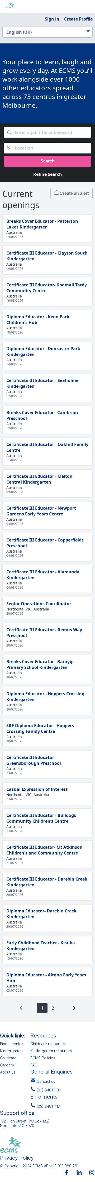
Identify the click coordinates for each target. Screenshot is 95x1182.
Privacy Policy (17, 1158)
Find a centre (11, 1043)
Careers (7, 1065)
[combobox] (48, 132)
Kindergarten (11, 1051)
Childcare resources (48, 1043)
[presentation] (21, 1007)
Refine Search (47, 174)
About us (7, 1072)
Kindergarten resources (51, 1051)
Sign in (52, 19)
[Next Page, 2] (74, 1007)
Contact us (46, 1081)
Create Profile (78, 19)
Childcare (8, 1058)
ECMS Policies (42, 1058)
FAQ (33, 1065)
